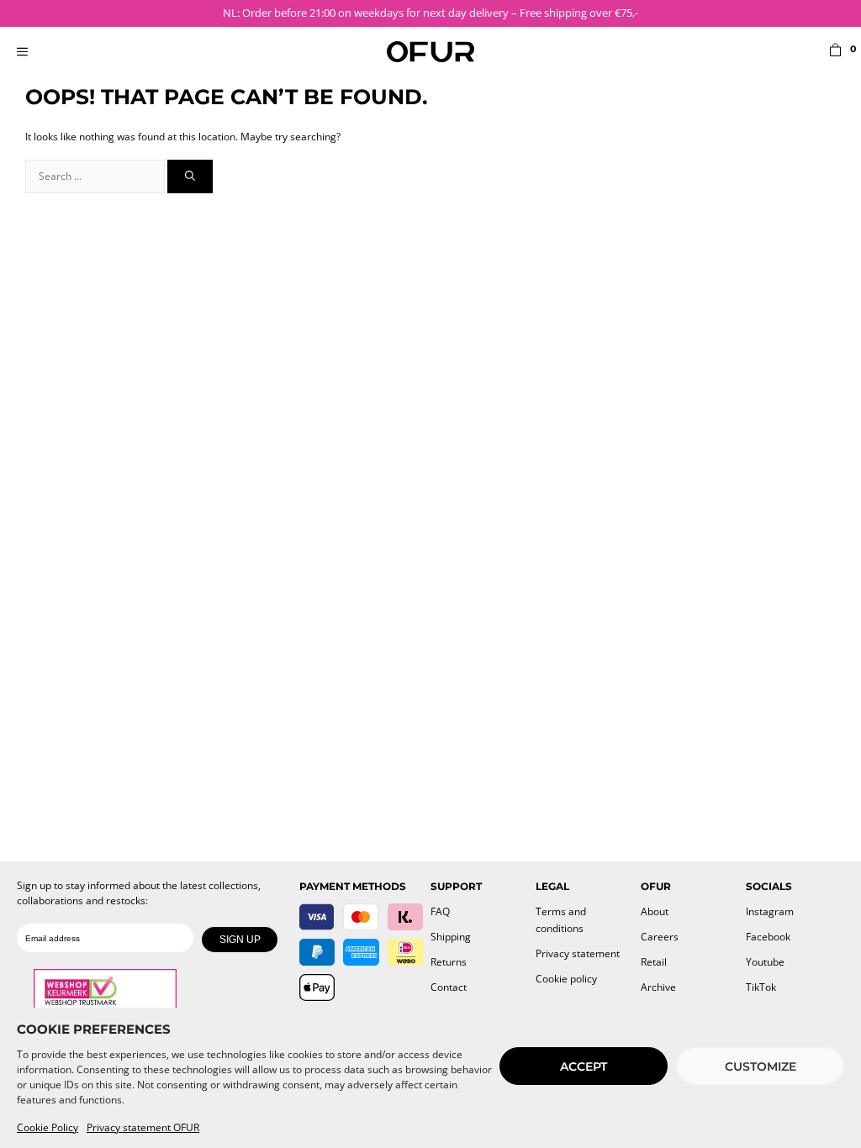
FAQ (440, 911)
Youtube (765, 962)
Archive (658, 987)
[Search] (190, 176)
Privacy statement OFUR (143, 1127)
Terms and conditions (561, 919)
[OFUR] (430, 51)
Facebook (768, 936)
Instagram (770, 911)
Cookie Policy (47, 1127)
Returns (448, 962)
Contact (448, 987)
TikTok (761, 987)
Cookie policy (566, 979)
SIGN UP (240, 939)
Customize (760, 1066)
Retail (654, 962)
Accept (583, 1066)
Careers (660, 936)
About (654, 911)
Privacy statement (578, 953)
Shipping (450, 936)
